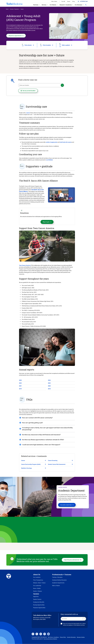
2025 (20, 380)
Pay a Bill (63, 1)
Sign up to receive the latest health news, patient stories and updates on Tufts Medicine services (74, 624)
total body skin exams (65, 142)
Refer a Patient (54, 1)
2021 (20, 386)
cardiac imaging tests (51, 142)
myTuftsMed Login (84, 1)
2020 (49, 386)
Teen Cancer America (24, 265)
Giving (73, 1)
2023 (20, 383)
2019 (20, 388)
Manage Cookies (81, 637)
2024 (49, 380)
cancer (28, 112)
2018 (49, 388)
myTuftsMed (49, 160)
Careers (68, 1)
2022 (49, 383)
